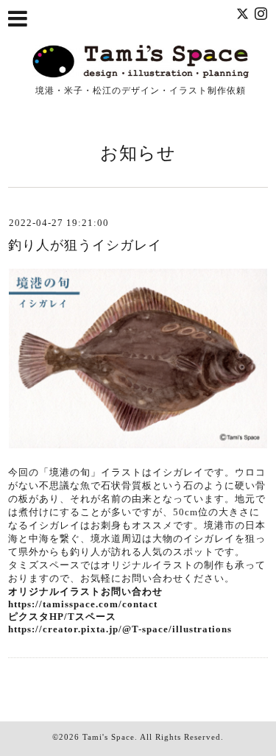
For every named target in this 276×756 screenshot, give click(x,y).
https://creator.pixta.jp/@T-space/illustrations (120, 629)
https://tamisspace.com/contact (83, 604)
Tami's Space (108, 736)
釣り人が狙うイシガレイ (85, 245)
